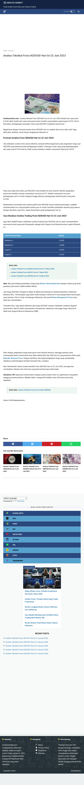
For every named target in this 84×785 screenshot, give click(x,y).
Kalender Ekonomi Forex (13, 358)
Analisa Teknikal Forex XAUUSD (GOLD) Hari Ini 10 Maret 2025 (32, 269)
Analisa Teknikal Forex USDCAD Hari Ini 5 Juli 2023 (11, 469)
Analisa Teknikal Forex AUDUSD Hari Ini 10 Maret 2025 (30, 276)
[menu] (4, 12)
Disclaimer (42, 750)
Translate (20, 501)
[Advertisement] (42, 31)
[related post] (12, 459)
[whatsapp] (71, 444)
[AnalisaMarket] (14, 2)
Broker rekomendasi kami (50, 283)
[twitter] (32, 444)
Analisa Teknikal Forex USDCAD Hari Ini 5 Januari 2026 (26, 642)
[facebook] (13, 444)
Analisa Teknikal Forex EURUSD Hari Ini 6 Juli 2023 (70, 469)
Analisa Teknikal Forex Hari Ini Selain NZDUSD (34, 390)
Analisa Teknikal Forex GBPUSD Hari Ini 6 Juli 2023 (51, 469)
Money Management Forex (62, 297)
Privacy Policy (43, 748)
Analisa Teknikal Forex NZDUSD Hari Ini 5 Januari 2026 (26, 650)
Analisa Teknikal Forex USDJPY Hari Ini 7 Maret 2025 (29, 272)
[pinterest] (51, 444)
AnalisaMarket (76, 771)
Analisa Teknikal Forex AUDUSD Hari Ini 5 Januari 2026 (26, 653)
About (40, 745)
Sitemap (41, 753)
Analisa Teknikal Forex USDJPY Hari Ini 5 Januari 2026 (26, 638)
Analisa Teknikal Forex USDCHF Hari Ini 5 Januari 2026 (26, 646)
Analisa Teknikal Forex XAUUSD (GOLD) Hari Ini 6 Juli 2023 (32, 469)
